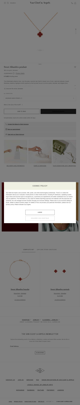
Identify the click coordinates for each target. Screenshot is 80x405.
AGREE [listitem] (40, 212)
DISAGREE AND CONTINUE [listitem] (40, 218)
